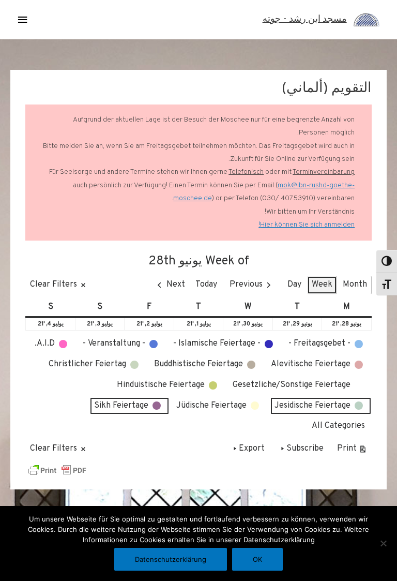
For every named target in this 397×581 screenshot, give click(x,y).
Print (352, 450)
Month (355, 284)
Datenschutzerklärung (170, 559)
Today (206, 284)
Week (322, 284)
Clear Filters (53, 284)
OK (257, 559)
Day (294, 284)
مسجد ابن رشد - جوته (305, 19)
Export (252, 448)
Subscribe (305, 448)
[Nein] (384, 543)
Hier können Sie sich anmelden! (306, 224)
